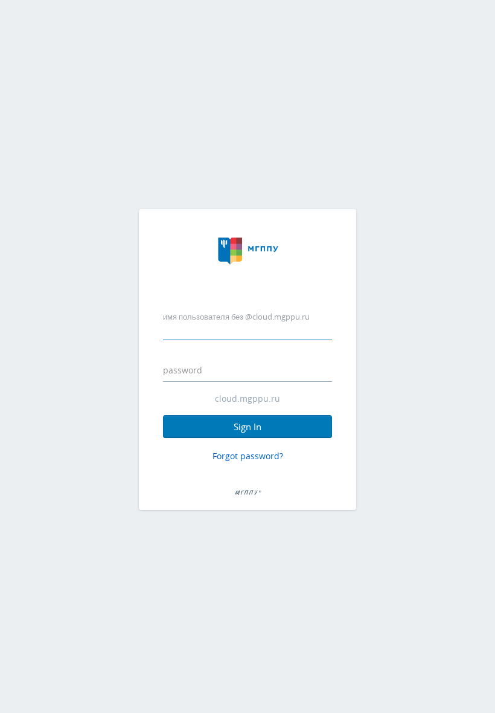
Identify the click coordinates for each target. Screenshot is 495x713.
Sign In (247, 427)
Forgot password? (247, 456)
